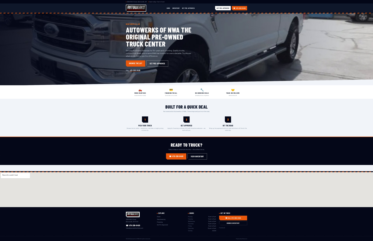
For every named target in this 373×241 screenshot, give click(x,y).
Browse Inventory (233, 223)
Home (168, 8)
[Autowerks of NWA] (136, 8)
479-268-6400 (135, 70)
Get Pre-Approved (188, 8)
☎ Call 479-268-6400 (233, 218)
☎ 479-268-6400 (176, 156)
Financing (160, 222)
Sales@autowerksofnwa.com (134, 228)
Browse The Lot (135, 63)
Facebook (222, 227)
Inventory (176, 8)
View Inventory (197, 156)
